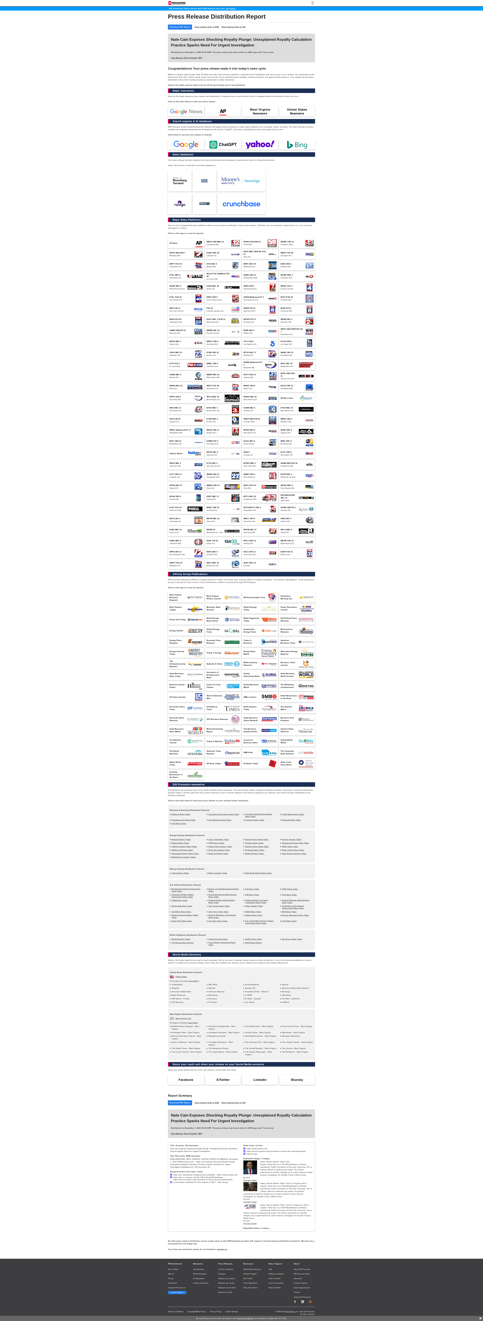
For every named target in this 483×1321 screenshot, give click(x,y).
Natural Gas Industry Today (220, 847)
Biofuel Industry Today (181, 839)
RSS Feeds (247, 1278)
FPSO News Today (216, 843)
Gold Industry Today (180, 873)
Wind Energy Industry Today (184, 857)
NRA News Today (289, 912)
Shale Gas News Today (218, 854)
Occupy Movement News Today (295, 915)
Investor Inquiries (301, 1283)
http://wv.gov (223, 1182)
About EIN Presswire (302, 1269)
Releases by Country (226, 1283)
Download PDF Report (180, 27)
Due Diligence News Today (219, 820)
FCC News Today (289, 895)
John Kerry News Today (218, 912)
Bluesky (297, 1079)
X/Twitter (223, 1079)
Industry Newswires (201, 1283)
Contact (297, 1292)
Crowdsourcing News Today (183, 820)
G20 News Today (179, 823)
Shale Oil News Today (254, 854)
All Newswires (198, 1269)
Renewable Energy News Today (185, 854)
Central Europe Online (218, 939)
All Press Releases (225, 1269)
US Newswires (199, 1278)
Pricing (170, 1278)
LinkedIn (260, 1079)
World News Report (253, 943)
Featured (221, 1274)
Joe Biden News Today (181, 912)
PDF (200, 58)
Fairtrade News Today (291, 820)
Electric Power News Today (256, 839)
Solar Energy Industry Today (294, 854)
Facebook (186, 1079)
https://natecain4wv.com (227, 1175)
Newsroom (298, 1278)
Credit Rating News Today (293, 814)
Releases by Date (225, 1292)
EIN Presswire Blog (301, 1274)
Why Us (171, 1274)
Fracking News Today (254, 843)
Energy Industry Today (291, 839)
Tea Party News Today (218, 921)
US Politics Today (289, 921)
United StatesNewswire (297, 111)
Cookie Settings (232, 1312)
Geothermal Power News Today (295, 843)
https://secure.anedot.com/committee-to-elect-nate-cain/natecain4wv (203, 1180)
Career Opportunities (302, 1288)
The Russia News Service (183, 943)
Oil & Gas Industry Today (219, 850)
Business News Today (181, 814)
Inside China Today (253, 939)
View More (193, 981)
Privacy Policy (216, 1312)
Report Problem (275, 1288)
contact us (222, 1249)
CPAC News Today (290, 889)
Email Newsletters (250, 1283)
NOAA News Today (253, 912)
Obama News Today (253, 915)
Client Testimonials (276, 1283)
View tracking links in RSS (207, 27)
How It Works (173, 1269)
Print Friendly (190, 58)
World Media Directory (252, 1269)
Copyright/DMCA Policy (196, 1312)
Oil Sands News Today (254, 850)
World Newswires (200, 1274)
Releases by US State (227, 1288)
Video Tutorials (274, 1278)
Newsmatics (291, 1312)
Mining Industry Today (217, 873)
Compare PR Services (177, 1288)
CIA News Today (252, 889)
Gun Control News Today (219, 906)
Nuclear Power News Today (257, 847)
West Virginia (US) (183, 1018)
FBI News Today (252, 895)
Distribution (172, 1283)
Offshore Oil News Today (182, 850)
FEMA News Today (180, 900)
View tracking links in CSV (233, 27)
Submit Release (177, 1292)
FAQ (270, 1269)
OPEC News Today (290, 847)
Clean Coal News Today (218, 839)
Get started (230, 9)
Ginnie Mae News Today (182, 906)
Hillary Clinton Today (254, 906)
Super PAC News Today (182, 921)
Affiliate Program (250, 1274)
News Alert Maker (250, 1288)
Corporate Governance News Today (223, 814)
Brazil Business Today (181, 939)
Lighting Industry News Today (184, 847)
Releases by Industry (226, 1278)
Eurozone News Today (254, 820)
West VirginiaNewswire (260, 111)
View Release (177, 58)
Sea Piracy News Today (292, 939)
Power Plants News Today (293, 850)
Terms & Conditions (176, 1312)
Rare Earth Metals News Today (258, 873)
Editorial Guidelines (276, 1274)
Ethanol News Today (180, 843)
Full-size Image (250, 1180)
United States (181, 977)
